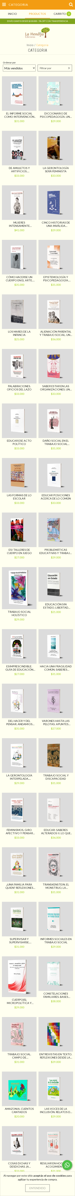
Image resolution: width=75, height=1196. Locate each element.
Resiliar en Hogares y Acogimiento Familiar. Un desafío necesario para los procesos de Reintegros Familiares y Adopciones (56, 1165)
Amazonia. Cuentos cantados (19, 1110)
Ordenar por (9, 62)
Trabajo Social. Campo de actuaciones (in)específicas (19, 1056)
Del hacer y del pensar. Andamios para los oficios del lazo (19, 722)
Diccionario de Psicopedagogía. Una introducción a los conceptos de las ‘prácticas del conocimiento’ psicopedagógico (56, 115)
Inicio (30, 45)
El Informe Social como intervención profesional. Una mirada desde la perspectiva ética (19, 115)
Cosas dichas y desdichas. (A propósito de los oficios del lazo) (19, 1165)
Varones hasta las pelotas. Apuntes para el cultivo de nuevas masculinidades (56, 722)
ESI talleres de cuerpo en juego (19, 551)
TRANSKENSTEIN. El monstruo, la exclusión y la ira (55, 886)
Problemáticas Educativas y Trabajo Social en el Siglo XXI (55, 551)
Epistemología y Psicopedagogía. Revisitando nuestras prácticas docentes (56, 278)
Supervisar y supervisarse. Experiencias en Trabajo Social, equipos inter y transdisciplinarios (19, 940)
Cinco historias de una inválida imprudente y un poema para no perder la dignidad (56, 224)
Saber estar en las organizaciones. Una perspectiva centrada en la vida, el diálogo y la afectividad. (56, 387)
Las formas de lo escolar (19, 497)
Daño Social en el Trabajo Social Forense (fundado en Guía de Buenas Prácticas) (56, 442)
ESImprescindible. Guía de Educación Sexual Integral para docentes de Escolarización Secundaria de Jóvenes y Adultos (19, 668)
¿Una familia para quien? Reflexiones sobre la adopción (19, 886)
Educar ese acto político (19, 442)
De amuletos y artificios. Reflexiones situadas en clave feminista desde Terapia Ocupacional (19, 169)
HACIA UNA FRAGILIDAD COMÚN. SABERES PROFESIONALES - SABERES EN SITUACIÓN (56, 668)
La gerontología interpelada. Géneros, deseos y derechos (19, 777)
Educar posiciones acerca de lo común (56, 497)
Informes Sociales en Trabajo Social (56, 940)
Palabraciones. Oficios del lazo (19, 387)
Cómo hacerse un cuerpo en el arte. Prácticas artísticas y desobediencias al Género (19, 278)
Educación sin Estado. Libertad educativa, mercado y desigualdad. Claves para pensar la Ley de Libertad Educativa (55, 606)
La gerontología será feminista (56, 169)
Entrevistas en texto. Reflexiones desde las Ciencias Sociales (55, 1056)
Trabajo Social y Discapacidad (56, 777)
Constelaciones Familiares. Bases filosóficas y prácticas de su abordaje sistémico (56, 995)
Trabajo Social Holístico (19, 613)
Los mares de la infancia (19, 333)
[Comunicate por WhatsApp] (67, 1165)
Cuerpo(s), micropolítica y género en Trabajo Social (19, 1001)
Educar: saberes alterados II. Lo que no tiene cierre (56, 831)
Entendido (37, 1188)
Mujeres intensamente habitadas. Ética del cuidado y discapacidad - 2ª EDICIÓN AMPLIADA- (19, 224)
